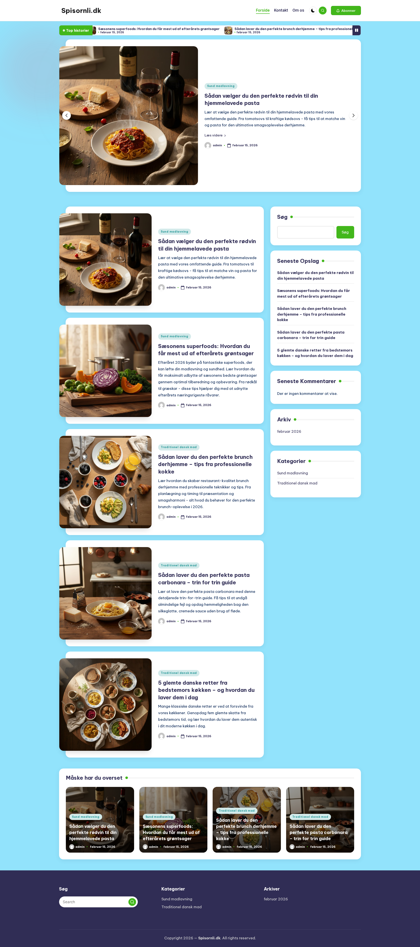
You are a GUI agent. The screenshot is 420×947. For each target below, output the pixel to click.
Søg (282, 217)
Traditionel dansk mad (179, 447)
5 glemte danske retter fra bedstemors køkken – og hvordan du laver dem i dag (206, 690)
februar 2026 (289, 431)
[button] (346, 10)
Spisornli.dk (81, 10)
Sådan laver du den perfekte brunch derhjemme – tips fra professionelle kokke (255, 29)
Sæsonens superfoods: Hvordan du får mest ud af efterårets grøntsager (114, 29)
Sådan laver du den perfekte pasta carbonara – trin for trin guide (311, 335)
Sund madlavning (221, 86)
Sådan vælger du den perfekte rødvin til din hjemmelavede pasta (315, 275)
